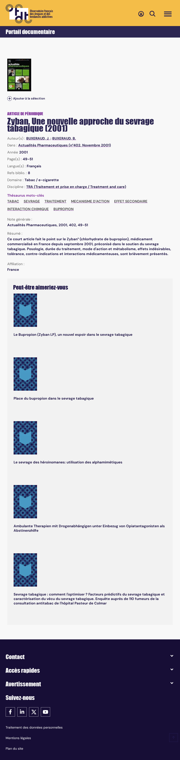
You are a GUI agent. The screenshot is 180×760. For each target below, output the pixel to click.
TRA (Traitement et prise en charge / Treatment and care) (76, 186)
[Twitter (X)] (33, 711)
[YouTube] (45, 711)
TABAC (13, 201)
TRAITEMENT (55, 201)
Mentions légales (18, 738)
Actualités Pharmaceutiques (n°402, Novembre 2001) (64, 145)
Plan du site (14, 748)
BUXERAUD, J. (37, 138)
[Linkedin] (22, 711)
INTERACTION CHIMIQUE (28, 209)
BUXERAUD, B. (64, 138)
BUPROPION (63, 209)
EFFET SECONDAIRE (130, 201)
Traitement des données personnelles (34, 727)
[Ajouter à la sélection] (9, 98)
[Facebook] (10, 711)
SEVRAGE (32, 201)
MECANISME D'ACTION (90, 201)
